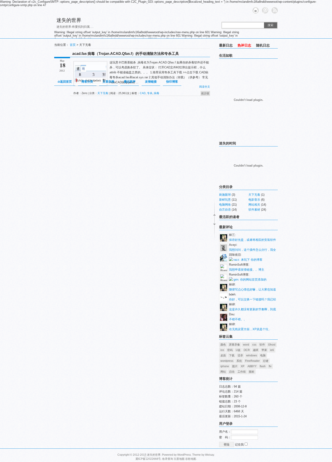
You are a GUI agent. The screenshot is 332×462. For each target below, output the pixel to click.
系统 (239, 360)
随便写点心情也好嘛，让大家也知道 (252, 289)
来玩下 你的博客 (251, 259)
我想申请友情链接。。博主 (246, 269)
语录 (240, 355)
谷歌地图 (190, 458)
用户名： (225, 431)
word (246, 344)
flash (263, 366)
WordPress (184, 454)
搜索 (271, 25)
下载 (231, 355)
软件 (262, 344)
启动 (231, 371)
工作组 (242, 371)
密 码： (225, 437)
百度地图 (179, 458)
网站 (223, 371)
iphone (224, 366)
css (254, 344)
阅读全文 (204, 86)
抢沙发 (205, 93)
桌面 (223, 355)
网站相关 (254, 204)
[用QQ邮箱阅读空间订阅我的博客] (256, 10)
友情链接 (151, 81)
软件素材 (254, 209)
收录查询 (167, 458)
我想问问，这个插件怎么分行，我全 (252, 249)
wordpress (226, 360)
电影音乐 (254, 199)
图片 (235, 366)
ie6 (272, 350)
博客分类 (87, 81)
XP (242, 366)
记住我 (240, 444)
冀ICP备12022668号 (148, 458)
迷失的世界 (68, 20)
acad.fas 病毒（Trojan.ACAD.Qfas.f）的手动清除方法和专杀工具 (125, 54)
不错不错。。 (238, 319)
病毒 (156, 93)
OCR (247, 350)
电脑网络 (225, 204)
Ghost (271, 344)
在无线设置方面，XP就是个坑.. (249, 329)
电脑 (263, 355)
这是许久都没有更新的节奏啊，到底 (252, 309)
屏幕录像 (234, 344)
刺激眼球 (225, 194)
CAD (143, 93)
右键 (265, 360)
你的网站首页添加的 (253, 279)
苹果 (264, 350)
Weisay (209, 454)
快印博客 (172, 81)
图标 (251, 371)
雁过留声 (130, 81)
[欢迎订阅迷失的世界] (274, 10)
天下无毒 (102, 93)
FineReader (252, 360)
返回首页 (66, 81)
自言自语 (225, 209)
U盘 (238, 350)
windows (251, 355)
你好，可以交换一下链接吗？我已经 (252, 299)
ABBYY (252, 366)
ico (222, 350)
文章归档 (108, 81)
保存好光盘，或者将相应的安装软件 (252, 239)
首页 (73, 44)
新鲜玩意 (225, 199)
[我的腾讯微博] (265, 10)
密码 (230, 350)
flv (270, 366)
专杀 (149, 93)
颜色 (223, 344)
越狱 (255, 350)
